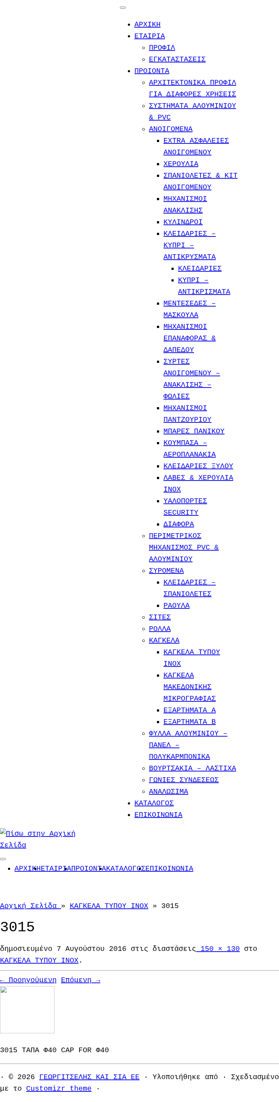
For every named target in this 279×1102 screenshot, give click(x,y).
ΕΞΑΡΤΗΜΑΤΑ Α (189, 710)
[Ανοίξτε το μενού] (3, 859)
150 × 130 (218, 949)
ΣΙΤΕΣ (160, 617)
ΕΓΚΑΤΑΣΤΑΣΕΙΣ (177, 59)
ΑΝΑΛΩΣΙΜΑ (168, 791)
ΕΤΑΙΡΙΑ (149, 36)
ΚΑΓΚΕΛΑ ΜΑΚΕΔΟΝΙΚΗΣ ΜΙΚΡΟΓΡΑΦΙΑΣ (189, 687)
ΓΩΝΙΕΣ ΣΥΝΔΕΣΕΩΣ (184, 780)
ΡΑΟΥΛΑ (176, 605)
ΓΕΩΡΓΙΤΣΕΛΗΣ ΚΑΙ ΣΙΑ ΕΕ (89, 1077)
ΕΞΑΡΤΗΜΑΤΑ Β (189, 722)
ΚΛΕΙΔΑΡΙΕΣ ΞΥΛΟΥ (198, 466)
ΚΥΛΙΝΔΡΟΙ (183, 222)
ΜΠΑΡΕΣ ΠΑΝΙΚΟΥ (194, 431)
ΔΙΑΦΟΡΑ (178, 524)
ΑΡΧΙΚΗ (147, 24)
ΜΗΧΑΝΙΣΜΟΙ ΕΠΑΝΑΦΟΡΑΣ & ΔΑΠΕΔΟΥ (189, 338)
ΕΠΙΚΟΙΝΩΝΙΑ (158, 815)
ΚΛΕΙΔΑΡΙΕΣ (200, 268)
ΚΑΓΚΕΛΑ (164, 640)
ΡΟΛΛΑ (160, 629)
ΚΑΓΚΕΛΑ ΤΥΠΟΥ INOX (109, 906)
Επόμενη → (80, 980)
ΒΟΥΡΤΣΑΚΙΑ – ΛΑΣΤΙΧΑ (192, 768)
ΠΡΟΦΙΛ (162, 48)
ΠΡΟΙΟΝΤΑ (151, 71)
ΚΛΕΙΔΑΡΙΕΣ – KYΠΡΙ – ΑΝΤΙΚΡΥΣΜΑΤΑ (189, 245)
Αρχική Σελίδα (30, 906)
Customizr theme (59, 1089)
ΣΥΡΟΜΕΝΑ (166, 571)
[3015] (27, 1031)
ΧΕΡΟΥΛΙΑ (180, 164)
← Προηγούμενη (28, 980)
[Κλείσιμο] (123, 8)
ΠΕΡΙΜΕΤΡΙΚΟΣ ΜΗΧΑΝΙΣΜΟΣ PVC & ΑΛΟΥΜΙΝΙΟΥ (184, 547)
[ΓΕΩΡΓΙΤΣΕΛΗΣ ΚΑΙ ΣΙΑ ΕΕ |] (45, 845)
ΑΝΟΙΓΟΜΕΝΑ (171, 129)
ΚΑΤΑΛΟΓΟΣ (154, 803)
